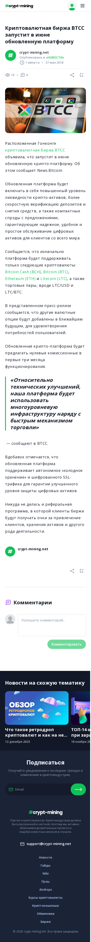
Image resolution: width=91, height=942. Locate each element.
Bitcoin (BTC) (55, 271)
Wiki (46, 873)
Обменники (45, 914)
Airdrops (45, 889)
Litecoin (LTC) (53, 278)
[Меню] (82, 6)
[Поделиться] (72, 75)
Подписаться (78, 789)
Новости (45, 857)
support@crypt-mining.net (49, 843)
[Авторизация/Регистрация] (72, 6)
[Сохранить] (81, 75)
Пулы (45, 881)
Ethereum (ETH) (20, 278)
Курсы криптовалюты (45, 898)
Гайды (45, 865)
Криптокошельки (45, 906)
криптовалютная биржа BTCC (35, 150)
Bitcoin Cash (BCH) (23, 271)
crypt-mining (19, 5)
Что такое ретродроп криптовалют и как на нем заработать (36, 732)
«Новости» (55, 57)
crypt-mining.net (34, 52)
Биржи (46, 922)
